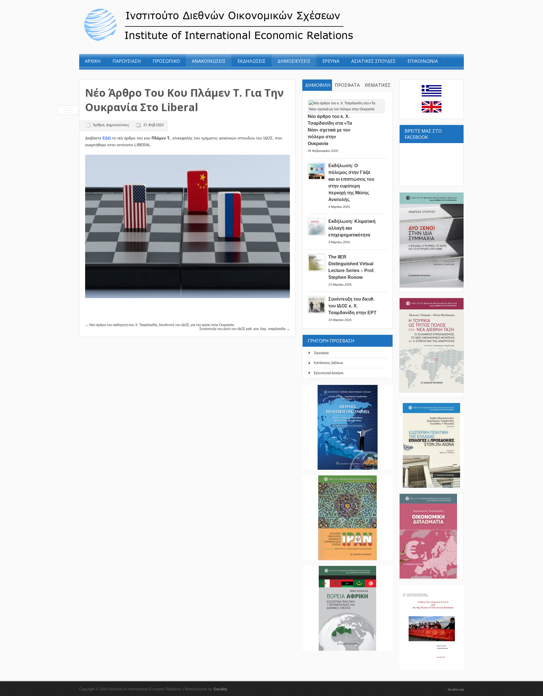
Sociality (220, 689)
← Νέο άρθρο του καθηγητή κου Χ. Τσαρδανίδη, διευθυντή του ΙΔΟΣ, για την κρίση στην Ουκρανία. (160, 325)
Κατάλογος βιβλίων (328, 363)
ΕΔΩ (106, 138)
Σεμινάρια (321, 353)
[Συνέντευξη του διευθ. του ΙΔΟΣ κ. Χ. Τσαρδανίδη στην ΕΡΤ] (317, 312)
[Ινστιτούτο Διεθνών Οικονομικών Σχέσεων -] (249, 42)
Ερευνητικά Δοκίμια (328, 373)
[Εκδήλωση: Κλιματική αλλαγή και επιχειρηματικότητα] (317, 235)
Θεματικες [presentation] (378, 85)
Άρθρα (98, 124)
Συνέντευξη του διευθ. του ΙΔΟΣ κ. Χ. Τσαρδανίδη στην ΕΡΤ (352, 306)
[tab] (317, 85)
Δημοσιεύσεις (117, 124)
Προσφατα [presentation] (347, 85)
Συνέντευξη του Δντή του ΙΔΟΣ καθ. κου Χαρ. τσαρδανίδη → (244, 329)
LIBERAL (142, 145)
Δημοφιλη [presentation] (318, 85)
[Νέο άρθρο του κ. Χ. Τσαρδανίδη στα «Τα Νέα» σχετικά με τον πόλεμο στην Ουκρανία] (346, 109)
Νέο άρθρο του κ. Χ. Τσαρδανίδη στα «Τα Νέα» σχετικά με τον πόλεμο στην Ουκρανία (330, 130)
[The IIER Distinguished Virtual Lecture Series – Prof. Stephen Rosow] (317, 270)
